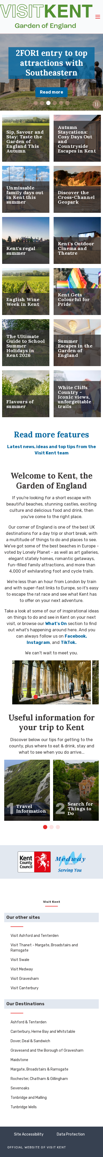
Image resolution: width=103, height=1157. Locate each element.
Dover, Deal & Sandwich (30, 1041)
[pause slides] (96, 104)
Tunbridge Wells (24, 1107)
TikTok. (69, 642)
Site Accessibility (29, 1134)
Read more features (51, 434)
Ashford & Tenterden (28, 1022)
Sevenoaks (20, 1088)
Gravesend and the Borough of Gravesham (47, 1050)
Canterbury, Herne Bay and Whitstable (43, 1031)
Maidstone (19, 1060)
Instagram (38, 642)
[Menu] (98, 16)
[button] (36, 103)
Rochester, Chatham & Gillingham (39, 1079)
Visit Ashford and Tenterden (35, 935)
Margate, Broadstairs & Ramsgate (39, 1069)
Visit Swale (20, 960)
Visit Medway (22, 969)
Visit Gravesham (25, 978)
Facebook (75, 636)
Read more (51, 92)
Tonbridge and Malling (29, 1097)
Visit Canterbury (25, 988)
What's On (56, 623)
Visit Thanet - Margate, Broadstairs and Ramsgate (44, 948)
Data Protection (71, 1134)
